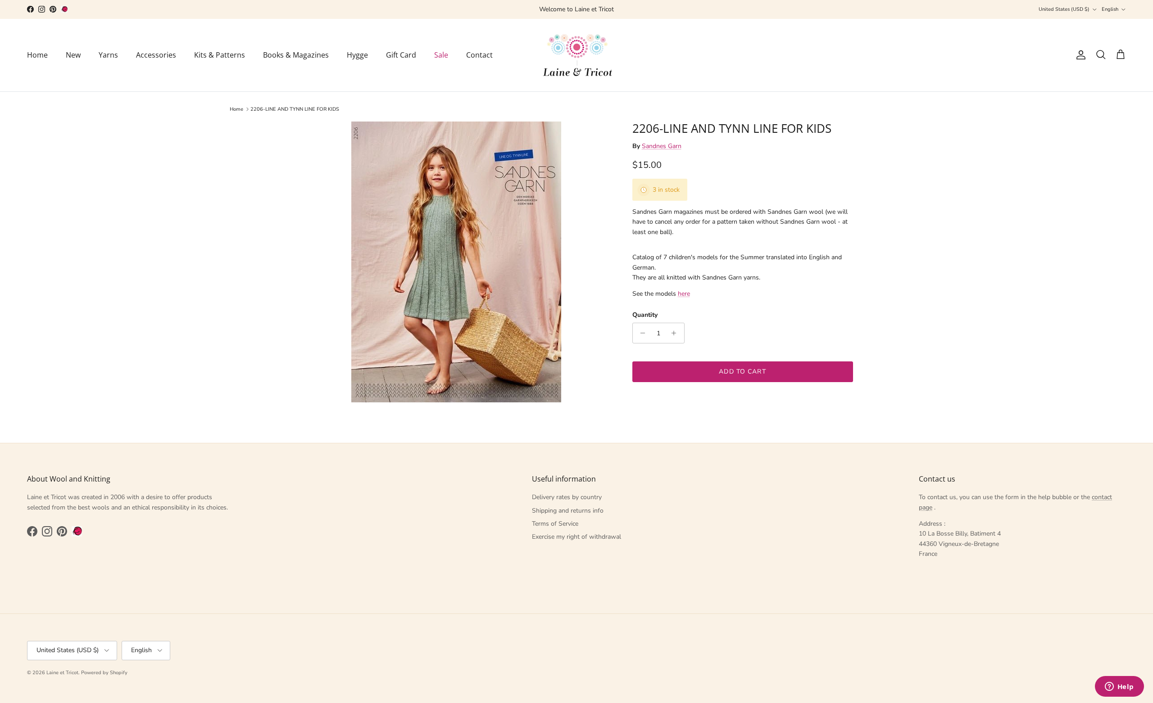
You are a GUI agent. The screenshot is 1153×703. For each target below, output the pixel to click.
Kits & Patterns (219, 55)
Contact (479, 55)
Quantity (645, 315)
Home (37, 55)
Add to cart (742, 371)
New (73, 55)
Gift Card (401, 55)
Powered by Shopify (104, 672)
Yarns (108, 55)
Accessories (156, 55)
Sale (441, 55)
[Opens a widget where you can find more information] (1119, 687)
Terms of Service (555, 523)
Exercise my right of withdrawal (576, 536)
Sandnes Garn (661, 146)
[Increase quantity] (676, 333)
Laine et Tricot (62, 672)
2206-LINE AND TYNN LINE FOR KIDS (294, 109)
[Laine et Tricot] (576, 55)
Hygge (357, 55)
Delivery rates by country (567, 497)
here (684, 293)
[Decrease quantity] (641, 333)
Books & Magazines (296, 55)
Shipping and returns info (568, 510)
